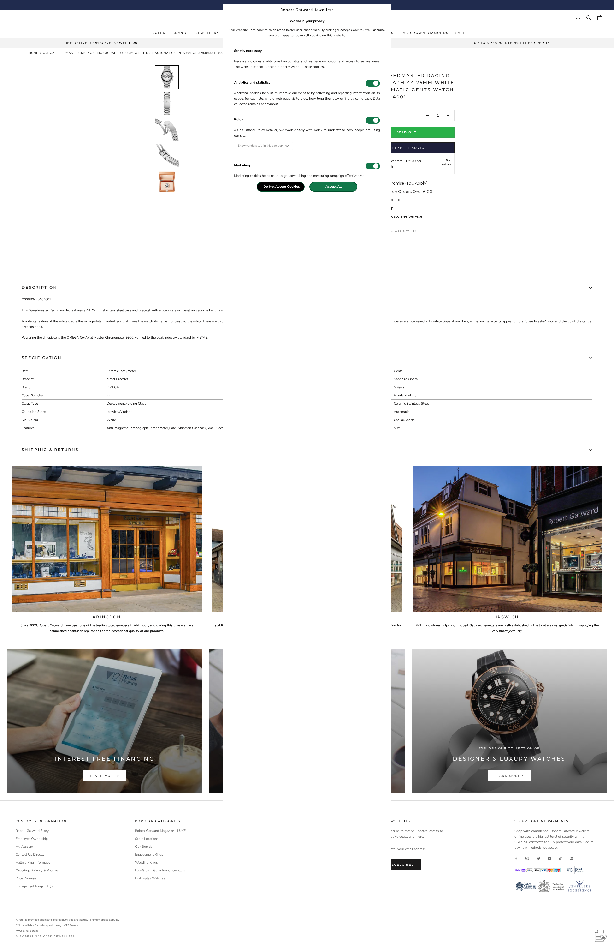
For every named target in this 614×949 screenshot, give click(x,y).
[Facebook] (516, 858)
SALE (460, 33)
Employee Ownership (32, 838)
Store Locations (147, 838)
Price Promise (26, 878)
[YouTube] (549, 858)
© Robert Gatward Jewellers (45, 936)
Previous (151, 140)
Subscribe (403, 864)
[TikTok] (560, 858)
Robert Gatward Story (32, 831)
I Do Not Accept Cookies (280, 186)
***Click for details (27, 931)
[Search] (588, 17)
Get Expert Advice (406, 148)
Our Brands (143, 846)
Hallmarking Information (34, 862)
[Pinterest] (538, 858)
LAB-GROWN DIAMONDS (424, 33)
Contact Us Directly (30, 854)
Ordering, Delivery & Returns (37, 870)
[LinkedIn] (571, 858)
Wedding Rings (146, 862)
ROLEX (158, 33)
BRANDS (180, 33)
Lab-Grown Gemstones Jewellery (160, 870)
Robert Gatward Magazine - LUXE (160, 831)
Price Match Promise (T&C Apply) (396, 183)
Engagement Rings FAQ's (35, 886)
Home (33, 53)
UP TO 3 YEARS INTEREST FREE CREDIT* (511, 43)
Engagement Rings (149, 854)
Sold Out (406, 132)
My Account (24, 846)
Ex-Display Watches (150, 878)
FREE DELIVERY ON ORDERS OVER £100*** (102, 43)
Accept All (333, 186)
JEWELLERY (207, 33)
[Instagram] (527, 858)
